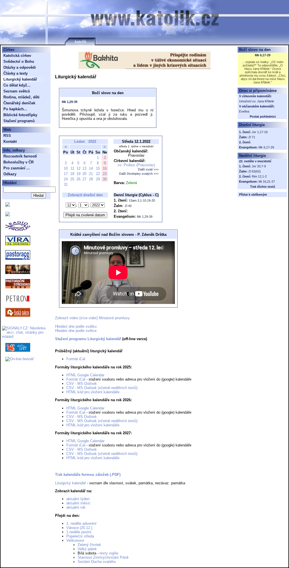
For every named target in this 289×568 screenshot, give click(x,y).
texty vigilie (109, 553)
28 (91, 179)
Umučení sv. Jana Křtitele (256, 101)
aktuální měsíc (78, 503)
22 (98, 174)
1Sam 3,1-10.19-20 (142, 200)
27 (84, 179)
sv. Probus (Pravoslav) (136, 165)
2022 (92, 141)
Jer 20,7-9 (259, 166)
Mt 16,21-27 (267, 181)
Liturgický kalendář (70, 483)
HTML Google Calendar (85, 375)
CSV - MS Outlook (81, 383)
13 (84, 168)
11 (72, 168)
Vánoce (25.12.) (79, 528)
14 (91, 168)
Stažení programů (19, 121)
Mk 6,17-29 (262, 55)
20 (84, 174)
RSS (7, 135)
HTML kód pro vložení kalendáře (92, 392)
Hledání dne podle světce (76, 331)
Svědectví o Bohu (18, 61)
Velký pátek (87, 549)
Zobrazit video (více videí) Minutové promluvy (92, 318)
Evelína (244, 111)
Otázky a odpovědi (19, 67)
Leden (79, 141)
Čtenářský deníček (19, 103)
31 (66, 184)
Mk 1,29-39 (69, 101)
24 (66, 179)
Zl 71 (251, 137)
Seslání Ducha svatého (97, 562)
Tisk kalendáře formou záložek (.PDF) (88, 474)
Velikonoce (75, 540)
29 (98, 179)
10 (66, 168)
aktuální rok (76, 507)
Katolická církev (17, 55)
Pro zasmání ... (16, 168)
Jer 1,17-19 (260, 132)
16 (105, 168)
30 (105, 179)
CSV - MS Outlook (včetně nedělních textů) (101, 388)
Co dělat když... (16, 85)
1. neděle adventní (81, 523)
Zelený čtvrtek (89, 545)
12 (78, 168)
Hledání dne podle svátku (76, 326)
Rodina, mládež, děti (21, 97)
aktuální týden (77, 499)
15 (98, 168)
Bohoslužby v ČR (18, 162)
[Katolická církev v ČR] (7, 205)
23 (105, 174)
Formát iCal (75, 359)
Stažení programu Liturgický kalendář (88, 339)
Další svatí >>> (148, 169)
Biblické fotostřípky (20, 115)
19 (78, 174)
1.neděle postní (78, 532)
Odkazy (9, 174)
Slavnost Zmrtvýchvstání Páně (103, 557)
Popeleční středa (80, 536)
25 (72, 179)
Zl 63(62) (254, 171)
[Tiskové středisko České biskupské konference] (7, 215)
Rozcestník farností (20, 156)
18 (72, 174)
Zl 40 (128, 206)
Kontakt (10, 141)
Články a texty (15, 73)
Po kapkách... (15, 109)
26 (78, 179)
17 (66, 174)
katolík (80, 42)
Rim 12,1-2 (259, 176)
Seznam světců (16, 91)
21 (91, 174)
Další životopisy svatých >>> (139, 173)
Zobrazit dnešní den (85, 195)
